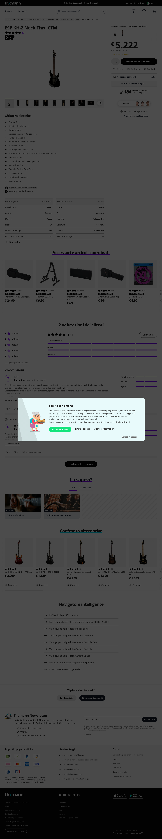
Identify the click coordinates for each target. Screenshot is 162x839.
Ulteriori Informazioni (104, 428)
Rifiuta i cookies (82, 428)
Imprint (125, 437)
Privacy (134, 437)
